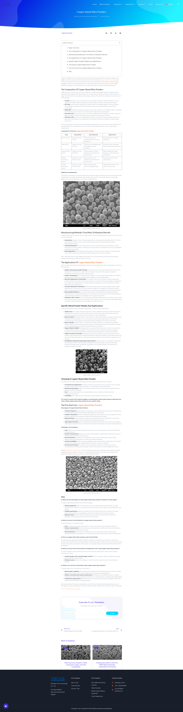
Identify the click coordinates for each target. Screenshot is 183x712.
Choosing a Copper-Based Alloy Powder (82, 65)
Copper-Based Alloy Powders (85, 131)
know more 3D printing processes (70, 589)
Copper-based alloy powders (109, 80)
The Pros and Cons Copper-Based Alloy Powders (85, 68)
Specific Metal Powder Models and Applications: (85, 61)
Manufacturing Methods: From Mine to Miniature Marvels (88, 54)
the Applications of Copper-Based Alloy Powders (85, 58)
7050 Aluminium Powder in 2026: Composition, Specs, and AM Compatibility (75, 665)
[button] (178, 4)
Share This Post (73, 48)
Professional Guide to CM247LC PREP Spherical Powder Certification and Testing (107, 665)
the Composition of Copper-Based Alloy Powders (85, 51)
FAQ (70, 71)
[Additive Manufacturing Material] (6, 4)
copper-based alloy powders (73, 450)
